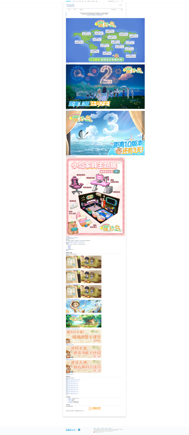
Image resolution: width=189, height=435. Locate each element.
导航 (75, 9)
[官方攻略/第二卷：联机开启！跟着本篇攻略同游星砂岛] (83, 291)
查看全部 (67, 255)
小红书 (69, 400)
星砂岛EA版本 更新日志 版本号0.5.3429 (72, 389)
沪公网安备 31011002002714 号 (99, 432)
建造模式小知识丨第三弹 (70, 359)
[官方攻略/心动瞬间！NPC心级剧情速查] (83, 306)
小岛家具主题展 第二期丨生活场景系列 (72, 237)
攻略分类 (67, 250)
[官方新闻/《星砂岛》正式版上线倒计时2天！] (105, 86)
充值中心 (93, 1)
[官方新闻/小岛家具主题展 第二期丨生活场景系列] (95, 196)
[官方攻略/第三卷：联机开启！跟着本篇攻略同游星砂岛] (83, 276)
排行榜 (80, 1)
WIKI (85, 1)
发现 (82, 1)
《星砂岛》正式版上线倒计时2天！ (71, 110)
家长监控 (106, 428)
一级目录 (81, 9)
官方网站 (69, 398)
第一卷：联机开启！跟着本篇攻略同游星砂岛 (73, 269)
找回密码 (102, 428)
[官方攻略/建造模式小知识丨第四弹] (83, 336)
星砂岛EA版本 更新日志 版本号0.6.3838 (72, 387)
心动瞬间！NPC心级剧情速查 (70, 314)
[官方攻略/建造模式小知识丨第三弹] (83, 351)
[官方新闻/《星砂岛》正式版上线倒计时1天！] (105, 40)
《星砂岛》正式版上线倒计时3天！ (71, 156)
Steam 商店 (70, 401)
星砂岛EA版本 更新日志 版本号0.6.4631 (72, 385)
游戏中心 (95, 428)
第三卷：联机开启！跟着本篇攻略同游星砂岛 (73, 284)
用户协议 (110, 428)
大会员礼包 (89, 1)
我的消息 (120, 4)
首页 (77, 1)
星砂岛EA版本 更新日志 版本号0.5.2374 (72, 393)
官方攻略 (69, 245)
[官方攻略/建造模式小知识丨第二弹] (83, 366)
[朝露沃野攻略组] (94, 408)
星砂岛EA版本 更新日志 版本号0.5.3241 (72, 391)
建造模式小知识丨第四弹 (70, 344)
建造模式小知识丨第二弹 (70, 374)
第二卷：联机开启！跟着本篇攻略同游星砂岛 (73, 299)
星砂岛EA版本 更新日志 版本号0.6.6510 (72, 383)
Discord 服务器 (70, 402)
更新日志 (69, 246)
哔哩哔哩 (69, 399)
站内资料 (69, 248)
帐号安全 (98, 428)
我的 (96, 1)
